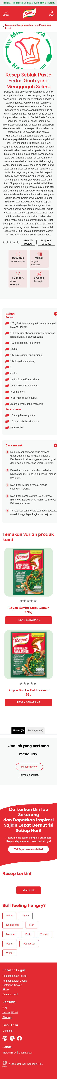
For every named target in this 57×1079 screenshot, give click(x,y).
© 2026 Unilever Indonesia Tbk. (26, 1064)
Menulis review (29, 766)
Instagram (4, 1038)
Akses (5, 989)
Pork (27, 934)
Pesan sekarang (28, 620)
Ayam (25, 915)
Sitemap (6, 1017)
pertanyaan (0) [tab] (35, 730)
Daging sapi (12, 925)
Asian (9, 915)
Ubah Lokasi (25, 1052)
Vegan (9, 943)
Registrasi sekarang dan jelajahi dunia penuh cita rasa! (28, 3)
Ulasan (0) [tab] (18, 730)
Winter (9, 953)
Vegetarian (29, 943)
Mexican (10, 934)
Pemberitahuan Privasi (14, 976)
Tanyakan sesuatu (29, 775)
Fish (31, 925)
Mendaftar (7, 1031)
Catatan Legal (10, 994)
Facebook (19, 1038)
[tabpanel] (28, 761)
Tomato (44, 934)
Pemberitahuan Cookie (14, 980)
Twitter (12, 1038)
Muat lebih (29, 890)
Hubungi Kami (10, 1012)
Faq (4, 1007)
